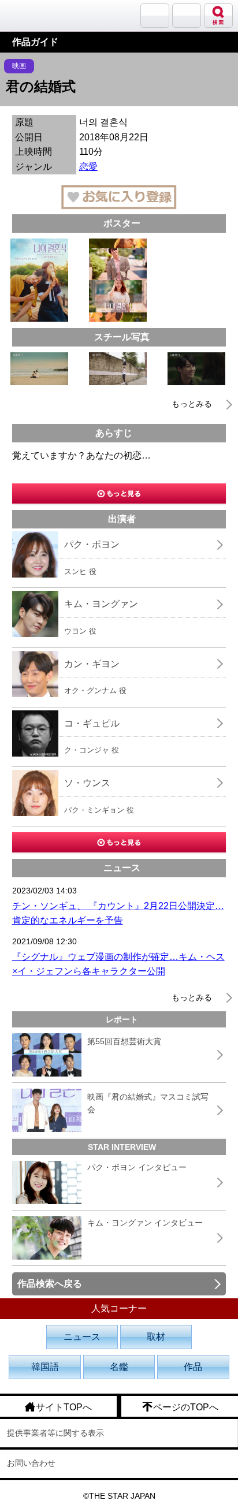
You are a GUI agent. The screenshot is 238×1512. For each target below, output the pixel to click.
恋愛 (88, 167)
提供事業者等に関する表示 (55, 1432)
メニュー (186, 15)
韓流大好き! (38, 15)
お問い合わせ (31, 1463)
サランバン (155, 15)
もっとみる (192, 403)
